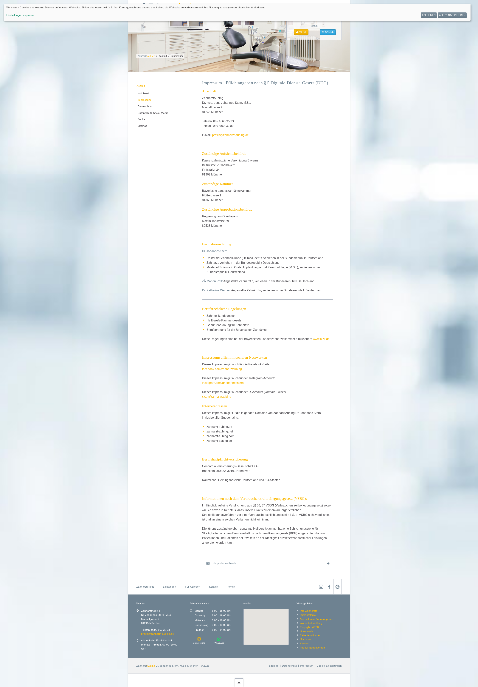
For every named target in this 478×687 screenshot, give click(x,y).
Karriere (304, 643)
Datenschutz (145, 106)
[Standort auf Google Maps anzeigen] (266, 627)
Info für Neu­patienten (312, 647)
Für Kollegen (192, 586)
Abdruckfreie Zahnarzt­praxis (316, 618)
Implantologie (308, 614)
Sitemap (142, 125)
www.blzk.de (321, 339)
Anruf (302, 32)
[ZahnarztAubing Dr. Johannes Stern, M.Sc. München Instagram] (321, 586)
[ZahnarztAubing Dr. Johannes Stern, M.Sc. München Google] (337, 586)
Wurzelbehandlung (311, 623)
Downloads (306, 631)
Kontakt (163, 56)
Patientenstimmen (310, 635)
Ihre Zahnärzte (308, 610)
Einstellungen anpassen (20, 15)
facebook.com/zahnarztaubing (222, 369)
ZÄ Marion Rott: (212, 281)
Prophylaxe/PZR (309, 627)
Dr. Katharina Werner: (216, 290)
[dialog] (237, 12)
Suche (141, 119)
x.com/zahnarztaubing (216, 396)
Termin (231, 586)
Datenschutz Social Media (153, 112)
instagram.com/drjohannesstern (223, 382)
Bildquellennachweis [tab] (224, 563)
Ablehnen (429, 15)
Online (329, 32)
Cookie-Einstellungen (329, 665)
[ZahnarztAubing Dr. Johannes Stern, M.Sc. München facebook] (329, 586)
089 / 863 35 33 (160, 629)
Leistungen (169, 586)
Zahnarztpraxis (145, 586)
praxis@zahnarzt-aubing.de (230, 135)
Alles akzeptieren (452, 15)
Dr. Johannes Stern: (215, 251)
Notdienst (143, 93)
